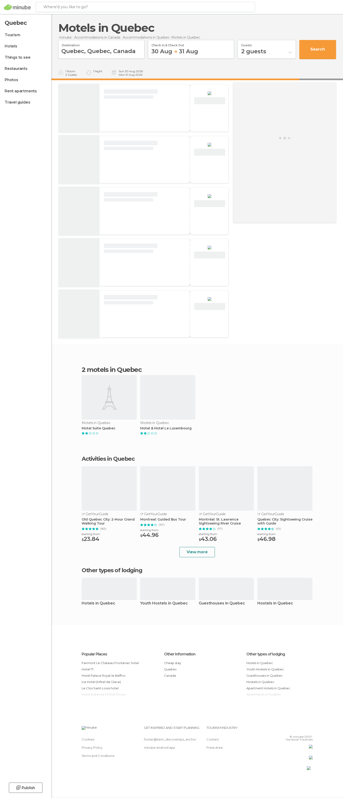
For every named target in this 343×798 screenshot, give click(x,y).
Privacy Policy (92, 747)
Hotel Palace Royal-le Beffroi (103, 675)
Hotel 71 (87, 669)
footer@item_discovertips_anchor (170, 739)
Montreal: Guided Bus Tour (163, 519)
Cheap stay (172, 663)
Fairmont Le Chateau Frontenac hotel (110, 663)
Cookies (88, 739)
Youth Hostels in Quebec (164, 603)
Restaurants (16, 68)
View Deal (209, 101)
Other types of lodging (265, 654)
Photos (11, 80)
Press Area (214, 747)
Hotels (11, 46)
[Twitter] (293, 729)
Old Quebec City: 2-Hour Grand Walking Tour (108, 521)
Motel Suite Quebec (99, 428)
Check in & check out (167, 43)
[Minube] (17, 7)
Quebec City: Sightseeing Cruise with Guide (284, 521)
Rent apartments (21, 91)
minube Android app (159, 747)
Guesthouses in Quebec (222, 603)
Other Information (179, 654)
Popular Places (94, 654)
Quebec (170, 669)
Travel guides (17, 102)
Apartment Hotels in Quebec (268, 688)
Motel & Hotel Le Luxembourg (166, 428)
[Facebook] (286, 729)
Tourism (12, 35)
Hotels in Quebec (98, 603)
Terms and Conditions (98, 756)
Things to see (17, 57)
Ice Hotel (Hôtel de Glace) (101, 682)
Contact (212, 739)
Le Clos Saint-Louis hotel (100, 688)
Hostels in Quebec (275, 603)
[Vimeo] (301, 729)
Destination (71, 43)
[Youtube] (309, 729)
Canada (170, 675)
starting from (91, 534)
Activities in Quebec (108, 459)
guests (246, 43)
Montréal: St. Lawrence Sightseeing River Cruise (220, 521)
